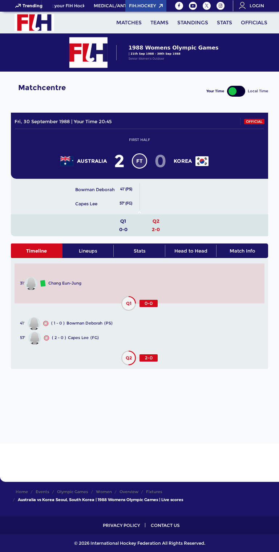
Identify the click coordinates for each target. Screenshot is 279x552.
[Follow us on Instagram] (221, 6)
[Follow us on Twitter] (207, 6)
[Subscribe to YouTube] (193, 6)
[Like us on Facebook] (179, 6)
